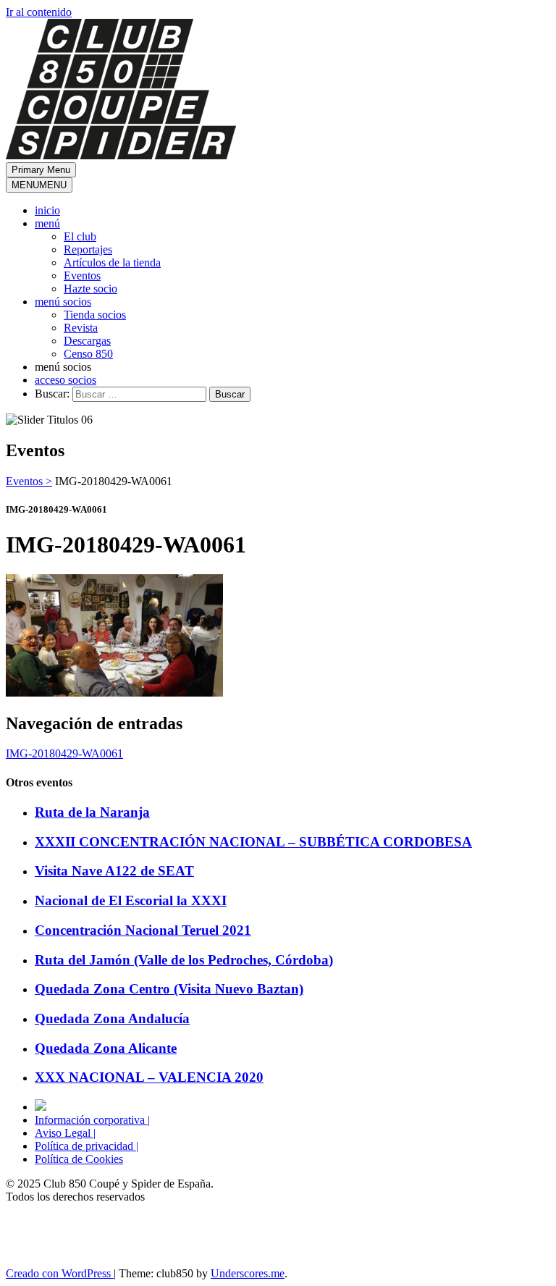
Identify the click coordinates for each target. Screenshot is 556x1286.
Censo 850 (88, 354)
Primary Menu (41, 169)
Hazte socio (90, 288)
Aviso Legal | (65, 1133)
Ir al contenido (39, 12)
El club (80, 236)
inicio (47, 210)
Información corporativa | (92, 1120)
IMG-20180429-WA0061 (64, 753)
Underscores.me (248, 1273)
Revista (81, 328)
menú (47, 223)
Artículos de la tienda (112, 262)
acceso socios (65, 380)
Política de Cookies (79, 1159)
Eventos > (29, 481)
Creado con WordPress (60, 1273)
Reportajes (88, 249)
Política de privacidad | (86, 1146)
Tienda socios (95, 314)
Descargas (87, 341)
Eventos (82, 275)
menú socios (63, 301)
